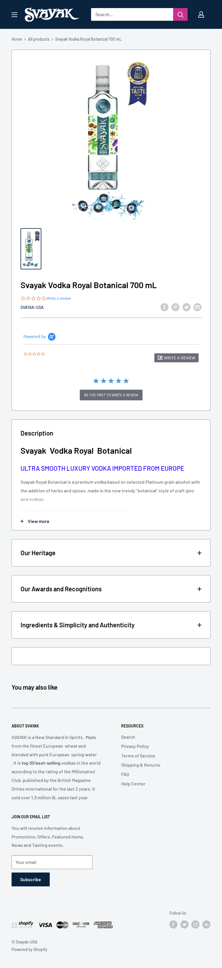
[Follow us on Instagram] (195, 924)
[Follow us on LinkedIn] (206, 924)
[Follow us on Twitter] (184, 924)
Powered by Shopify (29, 949)
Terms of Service (138, 755)
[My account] (201, 14)
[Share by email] (197, 306)
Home (17, 39)
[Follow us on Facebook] (173, 924)
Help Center (133, 783)
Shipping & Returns (140, 765)
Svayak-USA (32, 307)
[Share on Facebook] (164, 306)
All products (38, 39)
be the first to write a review (111, 395)
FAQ (125, 774)
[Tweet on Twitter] (186, 306)
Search (128, 737)
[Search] (180, 14)
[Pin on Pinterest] (175, 306)
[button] (176, 357)
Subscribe (30, 879)
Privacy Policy (135, 746)
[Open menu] (14, 14)
